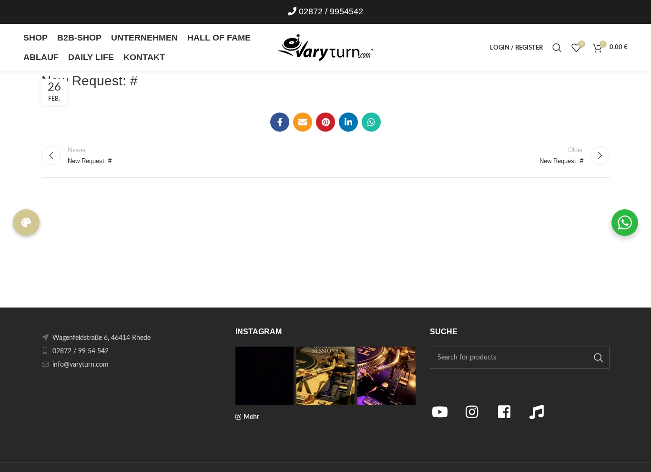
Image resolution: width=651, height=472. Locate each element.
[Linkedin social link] (348, 122)
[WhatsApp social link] (371, 122)
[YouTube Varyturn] (440, 412)
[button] (26, 222)
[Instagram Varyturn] (472, 412)
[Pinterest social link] (325, 122)
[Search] (557, 47)
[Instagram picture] (264, 376)
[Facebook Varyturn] (504, 412)
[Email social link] (302, 122)
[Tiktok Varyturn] (537, 412)
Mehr (251, 417)
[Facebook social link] (279, 122)
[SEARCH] (599, 358)
